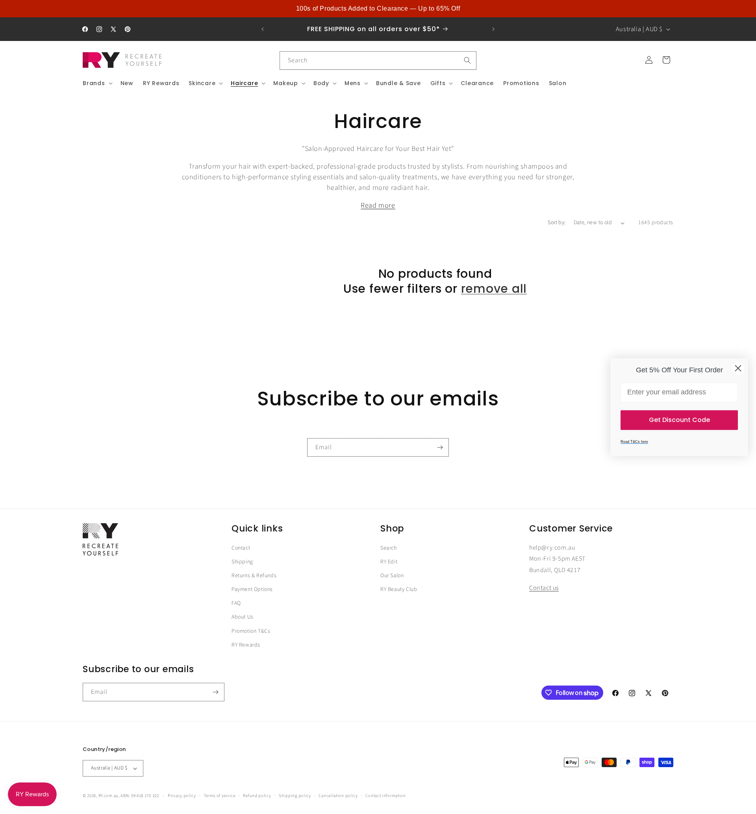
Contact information (385, 796)
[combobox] (378, 60)
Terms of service (219, 796)
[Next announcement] (493, 29)
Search (388, 548)
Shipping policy (295, 796)
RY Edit (388, 562)
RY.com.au (108, 796)
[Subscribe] (439, 447)
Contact (241, 548)
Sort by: (556, 223)
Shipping (242, 562)
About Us (243, 617)
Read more (378, 205)
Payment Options (252, 589)
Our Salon (392, 576)
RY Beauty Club (398, 589)
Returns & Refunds (254, 576)
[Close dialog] (738, 368)
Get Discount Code (679, 419)
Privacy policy (182, 796)
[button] (97, 83)
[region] (378, 8)
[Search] (467, 60)
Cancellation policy (338, 796)
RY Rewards (246, 645)
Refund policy (257, 796)
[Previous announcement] (262, 29)
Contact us (544, 588)
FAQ (236, 603)
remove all (494, 288)
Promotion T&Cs (251, 631)
